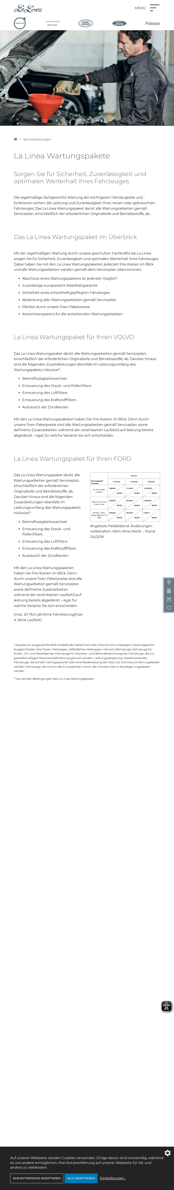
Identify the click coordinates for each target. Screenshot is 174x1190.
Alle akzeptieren (81, 1178)
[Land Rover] (86, 23)
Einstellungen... (113, 1178)
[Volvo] (20, 23)
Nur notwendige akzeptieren (36, 1178)
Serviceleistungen (37, 139)
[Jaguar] (52, 23)
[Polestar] (153, 23)
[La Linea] (28, 8)
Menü (140, 8)
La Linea (15, 139)
